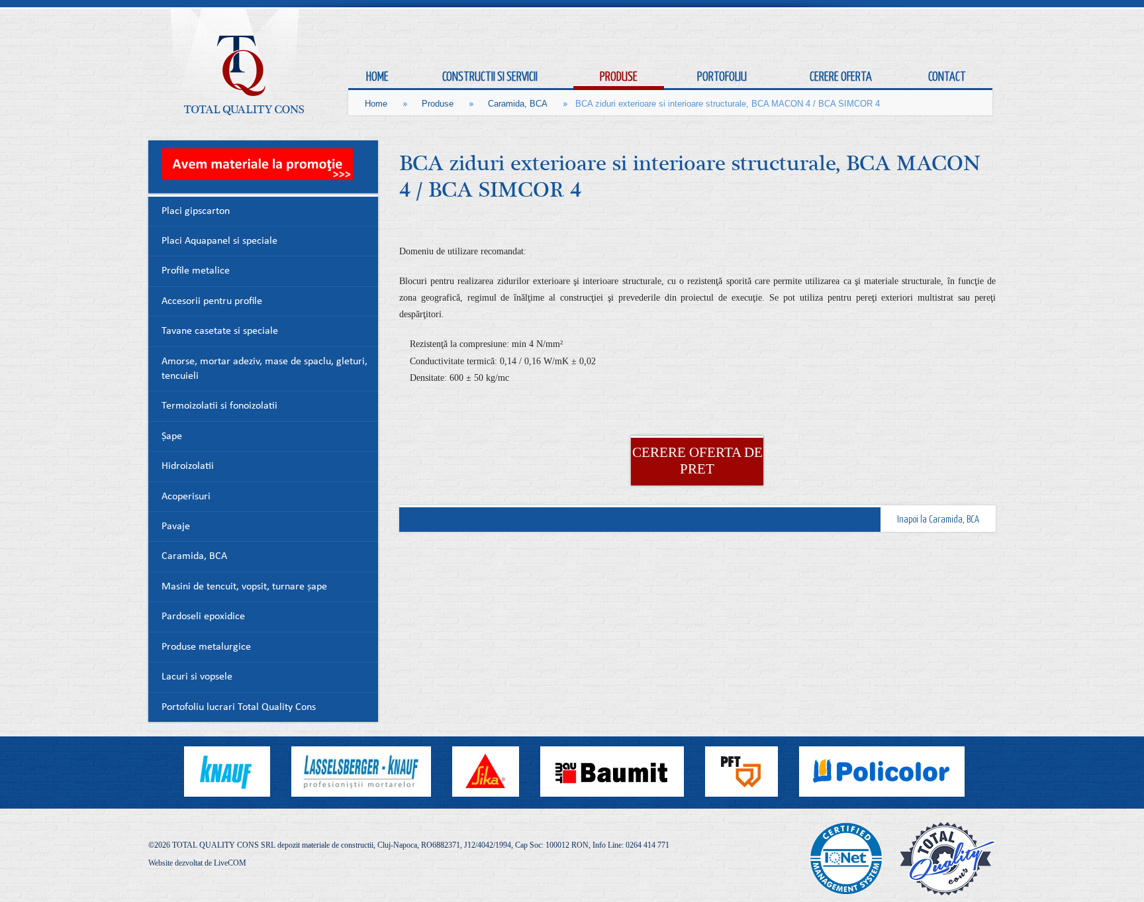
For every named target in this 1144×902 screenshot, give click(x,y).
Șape (172, 436)
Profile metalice (196, 271)
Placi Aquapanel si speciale (219, 241)
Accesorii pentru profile (212, 301)
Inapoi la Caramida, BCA (938, 519)
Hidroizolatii (188, 466)
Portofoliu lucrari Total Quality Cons (239, 707)
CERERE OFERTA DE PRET (697, 460)
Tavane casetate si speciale (220, 331)
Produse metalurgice (206, 647)
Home (376, 104)
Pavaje (176, 526)
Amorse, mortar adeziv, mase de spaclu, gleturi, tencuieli (264, 369)
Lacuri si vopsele (197, 677)
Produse (437, 104)
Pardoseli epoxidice (203, 617)
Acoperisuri (186, 497)
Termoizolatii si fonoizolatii (219, 406)
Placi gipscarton (196, 211)
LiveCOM (230, 863)
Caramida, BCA (518, 104)
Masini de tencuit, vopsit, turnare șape (244, 587)
